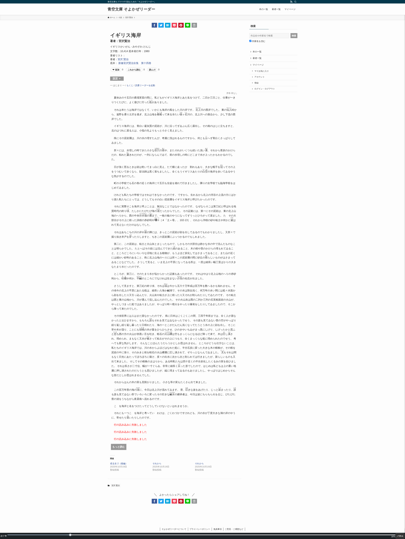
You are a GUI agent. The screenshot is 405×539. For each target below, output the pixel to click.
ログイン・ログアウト (264, 89)
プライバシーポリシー (200, 529)
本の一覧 (257, 51)
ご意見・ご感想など (234, 529)
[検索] (295, 1)
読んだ (152, 69)
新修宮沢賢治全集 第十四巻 (134, 63)
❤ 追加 (115, 69)
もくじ (130, 85)
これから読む (134, 69)
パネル (400, 536)
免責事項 (217, 529)
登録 (256, 83)
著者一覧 (257, 58)
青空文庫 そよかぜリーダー (131, 9)
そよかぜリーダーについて (174, 529)
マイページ (258, 64)
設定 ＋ (117, 78)
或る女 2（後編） (119, 463)
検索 (294, 35)
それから (157, 463)
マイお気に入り (261, 71)
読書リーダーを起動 (145, 85)
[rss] (291, 1)
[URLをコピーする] (194, 25)
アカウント (259, 77)
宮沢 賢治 (123, 59)
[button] (154, 25)
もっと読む (118, 446)
